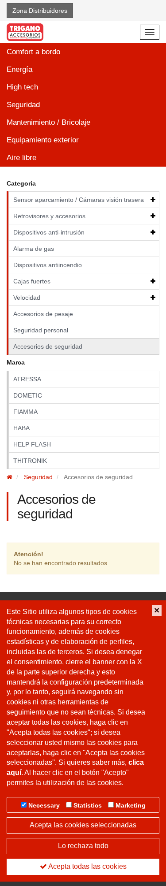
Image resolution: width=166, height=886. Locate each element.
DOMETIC (27, 395)
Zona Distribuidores (39, 10)
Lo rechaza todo (83, 845)
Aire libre (21, 157)
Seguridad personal (40, 330)
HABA (21, 428)
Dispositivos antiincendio (47, 264)
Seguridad (23, 105)
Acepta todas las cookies (87, 866)
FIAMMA (25, 411)
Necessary (44, 805)
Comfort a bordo (33, 52)
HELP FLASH (32, 444)
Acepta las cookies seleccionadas (83, 825)
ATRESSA (27, 379)
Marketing (131, 805)
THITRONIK (30, 460)
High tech (22, 87)
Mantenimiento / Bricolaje (48, 122)
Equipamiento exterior (43, 140)
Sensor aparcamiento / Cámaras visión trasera (78, 199)
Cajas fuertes (31, 281)
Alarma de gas (33, 248)
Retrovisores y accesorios (49, 216)
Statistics (87, 805)
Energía (19, 69)
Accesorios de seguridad (47, 346)
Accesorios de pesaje (43, 313)
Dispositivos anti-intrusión (49, 232)
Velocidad (26, 297)
